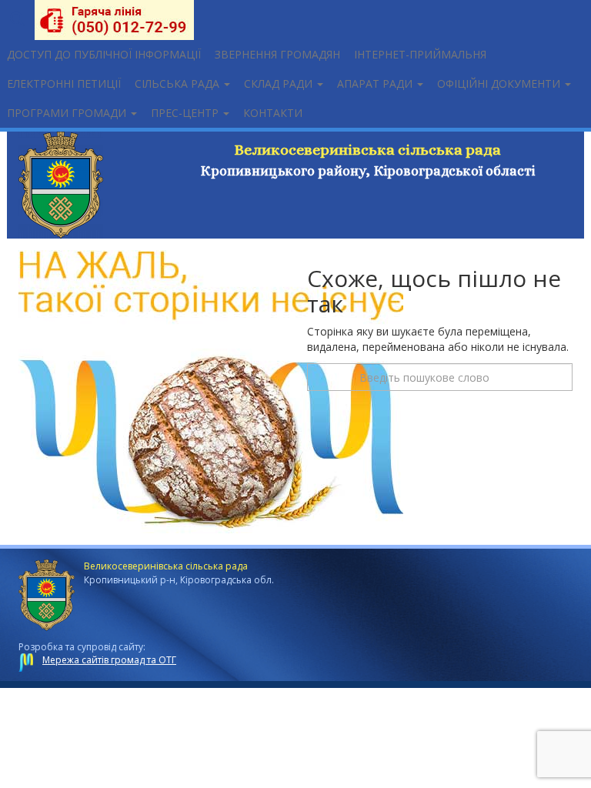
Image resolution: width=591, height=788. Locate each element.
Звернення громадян (277, 54)
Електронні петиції (64, 83)
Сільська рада (178, 83)
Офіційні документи (500, 83)
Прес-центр (186, 112)
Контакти (272, 112)
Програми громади (68, 112)
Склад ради (280, 83)
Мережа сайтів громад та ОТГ (109, 659)
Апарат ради (376, 83)
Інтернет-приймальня (420, 54)
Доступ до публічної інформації (104, 54)
